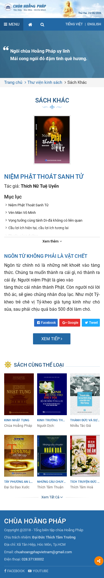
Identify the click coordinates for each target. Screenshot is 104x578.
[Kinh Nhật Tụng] (19, 400)
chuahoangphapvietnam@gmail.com (43, 552)
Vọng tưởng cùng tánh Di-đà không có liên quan (45, 220)
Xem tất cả (50, 497)
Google (73, 323)
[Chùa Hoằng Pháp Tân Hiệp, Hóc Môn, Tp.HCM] (52, 7)
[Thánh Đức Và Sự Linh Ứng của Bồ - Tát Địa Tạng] (85, 400)
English (94, 24)
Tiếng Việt (74, 24)
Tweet (93, 323)
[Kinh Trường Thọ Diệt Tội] (52, 400)
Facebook (48, 323)
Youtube (40, 571)
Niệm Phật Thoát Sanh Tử (28, 205)
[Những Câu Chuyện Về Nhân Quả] (52, 462)
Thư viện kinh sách (44, 82)
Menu (14, 24)
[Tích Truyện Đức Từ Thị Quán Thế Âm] (85, 462)
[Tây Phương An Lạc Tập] (19, 462)
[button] (42, 24)
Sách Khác (77, 82)
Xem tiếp (51, 338)
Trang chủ (13, 82)
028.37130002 (33, 559)
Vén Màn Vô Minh (22, 212)
